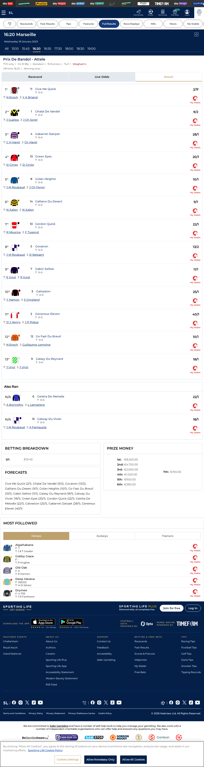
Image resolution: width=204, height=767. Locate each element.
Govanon (41, 246)
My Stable (140, 666)
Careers (50, 653)
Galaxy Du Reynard (49, 359)
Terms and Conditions (14, 713)
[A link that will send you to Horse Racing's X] (106, 703)
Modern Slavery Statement (62, 678)
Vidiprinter (140, 659)
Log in (192, 608)
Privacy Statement (55, 713)
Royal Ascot (10, 647)
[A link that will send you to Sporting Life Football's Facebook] (171, 703)
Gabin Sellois (44, 269)
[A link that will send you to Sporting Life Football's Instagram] (178, 703)
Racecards (140, 641)
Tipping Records (191, 672)
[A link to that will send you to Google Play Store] (74, 623)
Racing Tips (188, 641)
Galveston (43, 291)
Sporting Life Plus (56, 659)
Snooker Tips (189, 666)
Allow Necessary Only (100, 759)
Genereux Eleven (47, 314)
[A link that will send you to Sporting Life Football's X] (184, 703)
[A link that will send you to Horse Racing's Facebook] (92, 703)
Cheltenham (10, 641)
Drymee (21, 590)
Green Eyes (43, 156)
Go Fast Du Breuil (48, 336)
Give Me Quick (45, 89)
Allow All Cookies (133, 759)
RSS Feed (51, 684)
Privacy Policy (36, 713)
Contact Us (104, 641)
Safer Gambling (106, 659)
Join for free (171, 608)
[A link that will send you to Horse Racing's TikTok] (112, 703)
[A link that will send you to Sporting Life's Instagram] (20, 703)
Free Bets (140, 672)
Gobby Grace (24, 556)
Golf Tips (186, 653)
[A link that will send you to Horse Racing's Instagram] (99, 703)
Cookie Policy (105, 713)
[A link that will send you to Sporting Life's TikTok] (33, 703)
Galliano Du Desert (48, 201)
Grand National (12, 653)
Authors (51, 647)
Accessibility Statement (60, 672)
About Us (51, 641)
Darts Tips (187, 659)
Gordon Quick (45, 224)
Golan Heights (45, 179)
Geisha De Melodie (50, 396)
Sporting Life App (56, 666)
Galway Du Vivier (49, 419)
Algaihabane (24, 545)
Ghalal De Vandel (47, 111)
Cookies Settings (68, 759)
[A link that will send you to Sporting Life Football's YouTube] (197, 703)
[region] (102, 754)
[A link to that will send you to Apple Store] (43, 623)
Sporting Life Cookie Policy (45, 750)
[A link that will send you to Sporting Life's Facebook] (14, 703)
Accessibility (104, 653)
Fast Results (141, 647)
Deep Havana (25, 579)
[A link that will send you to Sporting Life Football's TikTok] (191, 703)
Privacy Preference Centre (81, 713)
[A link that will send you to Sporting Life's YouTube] (40, 703)
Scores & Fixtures (144, 653)
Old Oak (21, 567)
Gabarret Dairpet (47, 134)
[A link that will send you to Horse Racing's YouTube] (119, 703)
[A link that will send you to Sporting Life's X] (27, 703)
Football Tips (189, 647)
